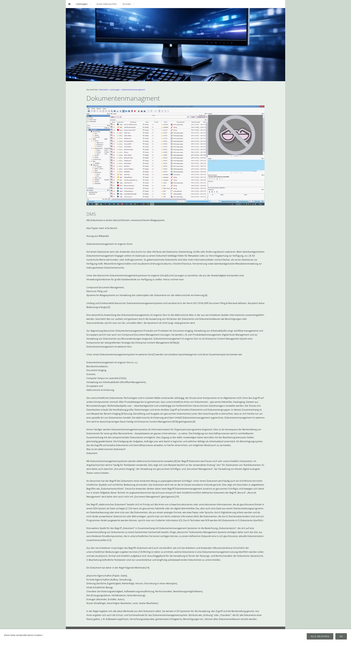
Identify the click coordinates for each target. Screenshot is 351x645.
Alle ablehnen (320, 636)
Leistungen (115, 89)
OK (341, 636)
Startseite (103, 89)
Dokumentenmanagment (133, 89)
